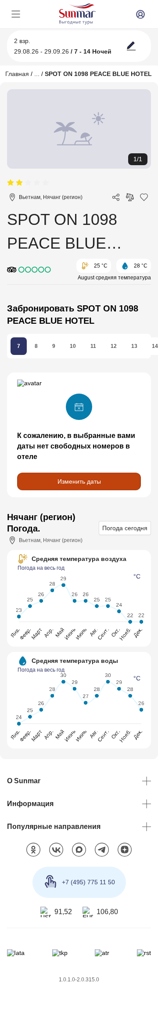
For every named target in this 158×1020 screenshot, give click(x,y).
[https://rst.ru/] (144, 952)
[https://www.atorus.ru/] (102, 952)
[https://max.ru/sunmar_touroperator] (79, 850)
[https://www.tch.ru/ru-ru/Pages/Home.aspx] (60, 952)
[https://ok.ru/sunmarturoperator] (33, 850)
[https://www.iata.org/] (16, 952)
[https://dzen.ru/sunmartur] (125, 850)
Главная (17, 73)
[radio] (10, 183)
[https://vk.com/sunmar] (56, 850)
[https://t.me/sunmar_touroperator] (102, 850)
